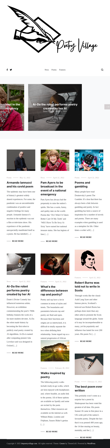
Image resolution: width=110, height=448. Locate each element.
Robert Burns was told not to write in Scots (87, 286)
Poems (54, 70)
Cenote (62, 444)
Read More (18, 241)
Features (62, 70)
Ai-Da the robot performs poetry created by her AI (18, 290)
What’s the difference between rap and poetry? (54, 290)
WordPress (91, 444)
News (47, 70)
